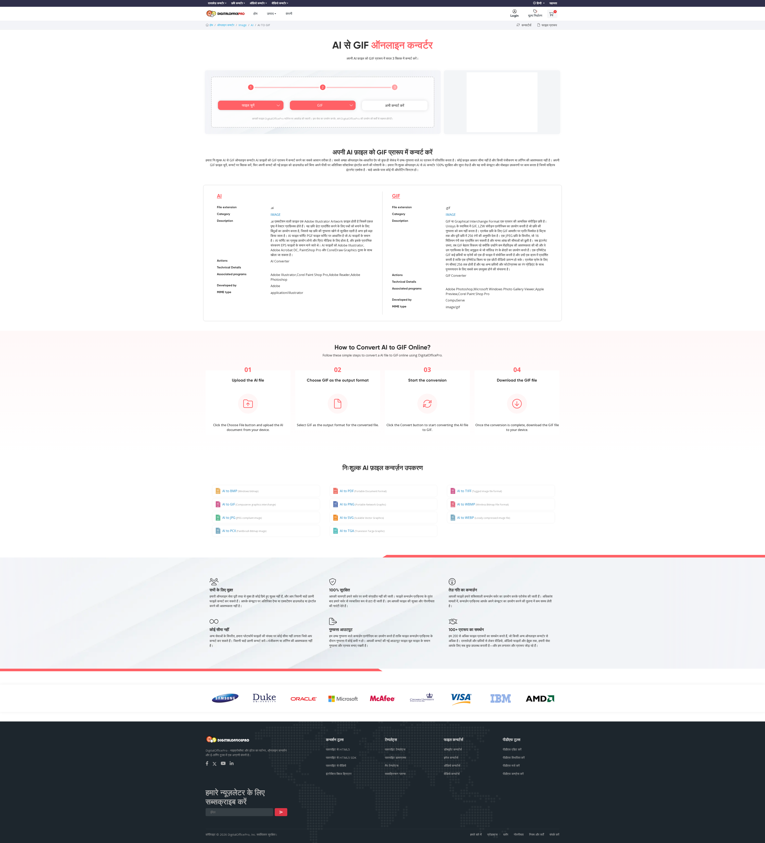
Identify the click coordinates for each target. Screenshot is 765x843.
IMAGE (275, 214)
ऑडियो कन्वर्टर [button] (257, 3)
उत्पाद (270, 14)
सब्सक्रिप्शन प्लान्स (395, 774)
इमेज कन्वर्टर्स (451, 758)
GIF (396, 196)
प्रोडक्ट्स (492, 834)
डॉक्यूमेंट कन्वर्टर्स (453, 749)
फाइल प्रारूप (549, 25)
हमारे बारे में (476, 834)
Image (242, 25)
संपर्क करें (554, 834)
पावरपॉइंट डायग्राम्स (395, 758)
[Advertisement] (502, 102)
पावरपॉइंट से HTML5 (338, 749)
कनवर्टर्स (526, 25)
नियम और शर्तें (536, 834)
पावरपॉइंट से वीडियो (336, 765)
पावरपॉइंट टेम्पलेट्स (395, 749)
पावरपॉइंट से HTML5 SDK (341, 758)
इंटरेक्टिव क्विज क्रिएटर (339, 774)
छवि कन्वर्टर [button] (237, 3)
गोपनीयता (519, 834)
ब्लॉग (505, 834)
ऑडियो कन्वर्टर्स (452, 765)
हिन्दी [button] (539, 3)
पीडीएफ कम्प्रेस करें (513, 774)
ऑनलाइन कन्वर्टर (225, 25)
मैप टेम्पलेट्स (391, 765)
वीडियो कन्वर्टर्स (452, 774)
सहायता (553, 3)
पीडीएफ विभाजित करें (514, 758)
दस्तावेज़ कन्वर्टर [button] (216, 3)
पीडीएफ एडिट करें (512, 749)
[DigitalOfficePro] (225, 14)
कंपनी (289, 14)
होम (255, 14)
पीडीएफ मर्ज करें (511, 765)
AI (252, 25)
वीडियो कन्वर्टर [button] (279, 3)
